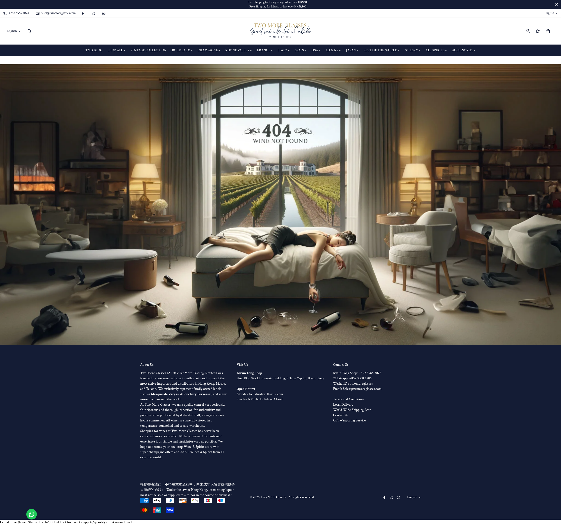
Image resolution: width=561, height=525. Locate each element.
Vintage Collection (148, 50)
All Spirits (435, 50)
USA (315, 50)
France (263, 50)
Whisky (411, 50)
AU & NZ (332, 50)
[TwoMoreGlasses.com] (280, 31)
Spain (299, 50)
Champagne (208, 50)
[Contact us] (31, 514)
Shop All (115, 50)
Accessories (463, 50)
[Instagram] (93, 13)
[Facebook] (83, 13)
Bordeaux (181, 50)
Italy (283, 50)
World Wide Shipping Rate (352, 410)
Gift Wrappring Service (349, 420)
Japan (351, 50)
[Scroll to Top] (552, 501)
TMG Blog (94, 50)
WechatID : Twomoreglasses (353, 383)
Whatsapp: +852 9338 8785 (352, 378)
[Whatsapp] (104, 13)
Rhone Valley (237, 50)
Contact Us (340, 415)
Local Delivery (343, 404)
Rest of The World (381, 50)
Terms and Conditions (348, 399)
